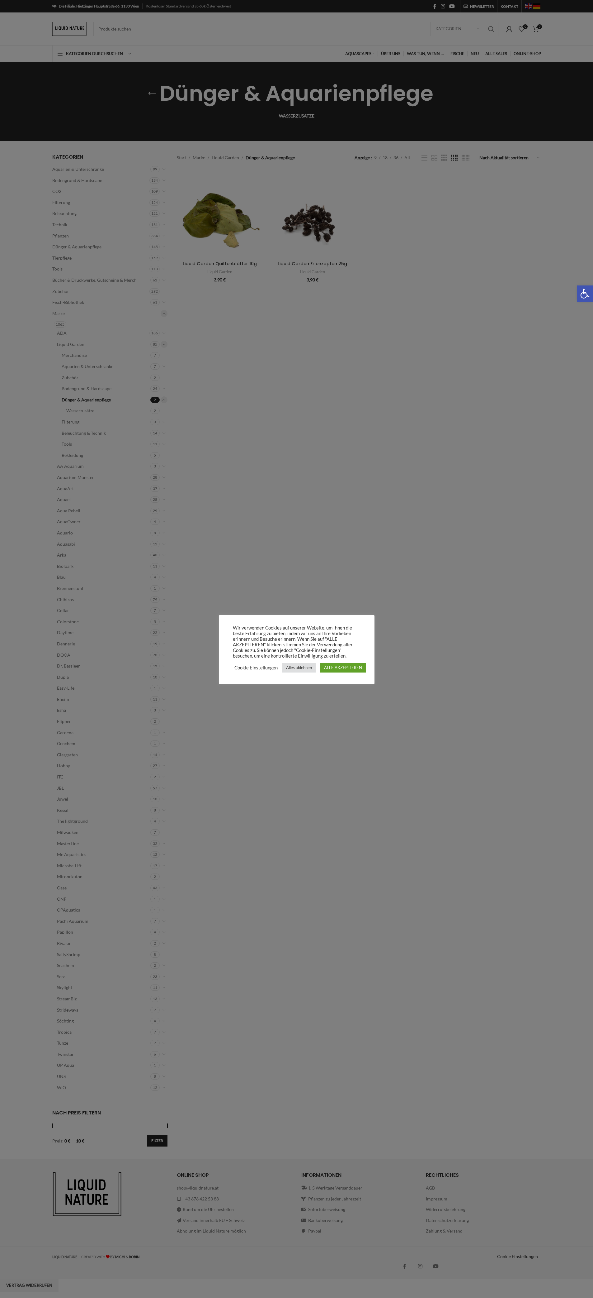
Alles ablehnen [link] (299, 667)
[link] (585, 293)
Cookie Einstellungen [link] (256, 667)
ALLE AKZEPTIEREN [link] (343, 667)
